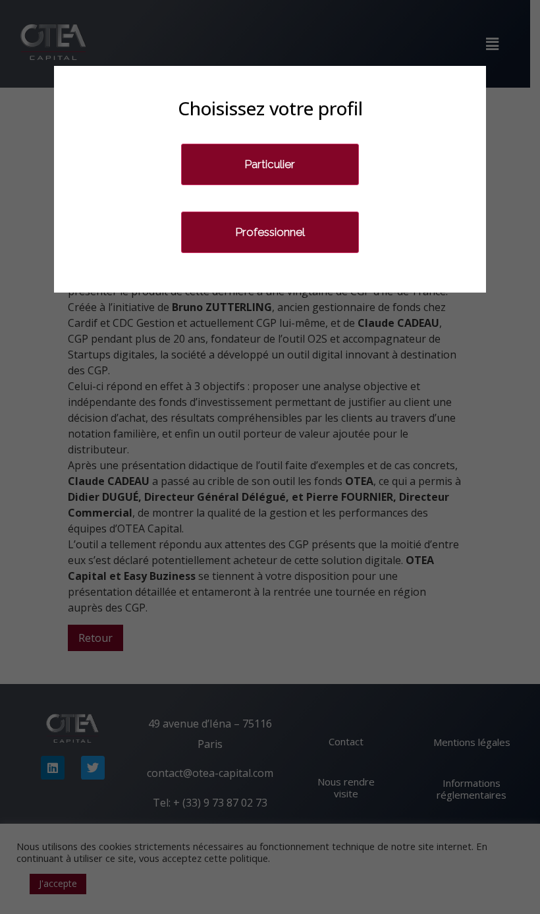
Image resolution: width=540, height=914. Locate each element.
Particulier (270, 164)
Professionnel (270, 232)
